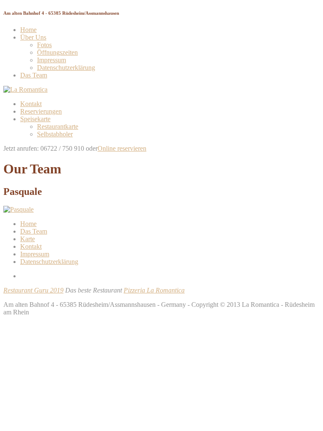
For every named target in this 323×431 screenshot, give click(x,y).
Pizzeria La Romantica (154, 290)
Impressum (51, 60)
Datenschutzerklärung (66, 67)
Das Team (33, 75)
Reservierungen (41, 111)
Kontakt (31, 103)
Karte (27, 238)
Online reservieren (122, 148)
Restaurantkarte (57, 126)
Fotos (44, 44)
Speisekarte (35, 118)
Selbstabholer (55, 134)
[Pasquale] (18, 209)
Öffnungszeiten (57, 52)
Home (28, 29)
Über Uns (33, 37)
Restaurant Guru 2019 (33, 290)
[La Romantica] (25, 89)
